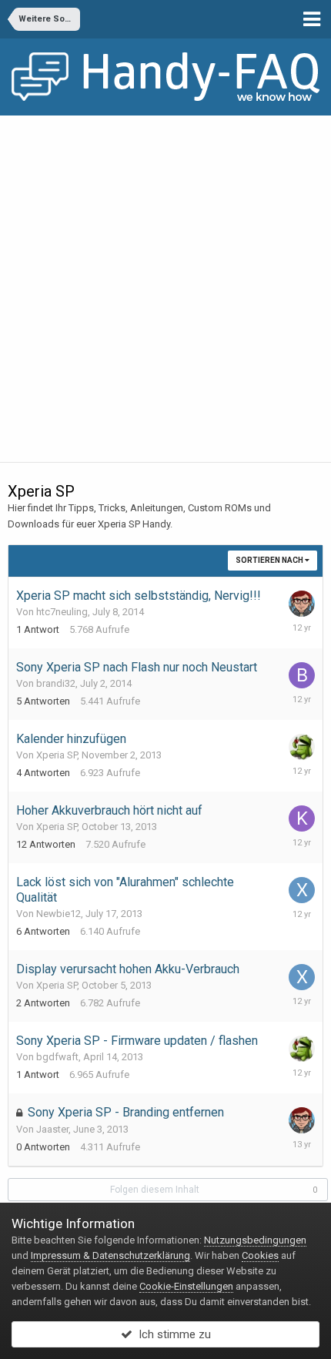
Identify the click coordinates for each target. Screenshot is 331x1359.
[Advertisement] (165, 288)
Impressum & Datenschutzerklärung (110, 1255)
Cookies (260, 1255)
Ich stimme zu (171, 1334)
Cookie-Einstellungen (186, 1286)
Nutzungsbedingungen (255, 1240)
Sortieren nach (270, 560)
